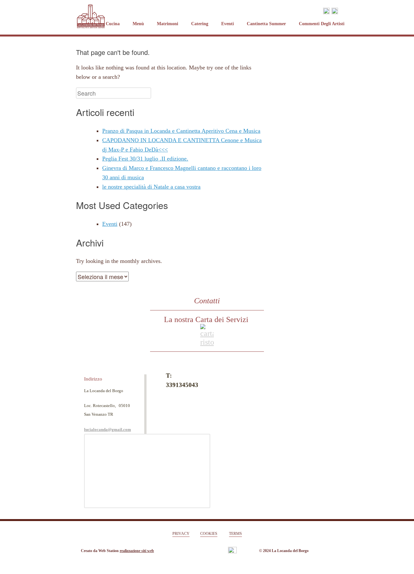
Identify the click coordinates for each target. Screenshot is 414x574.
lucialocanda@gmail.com (107, 429)
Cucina (113, 24)
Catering (199, 24)
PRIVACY (181, 534)
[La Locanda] (91, 10)
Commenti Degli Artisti (321, 24)
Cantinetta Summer (266, 24)
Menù (138, 24)
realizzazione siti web (137, 550)
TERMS (235, 534)
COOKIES (208, 534)
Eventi (227, 24)
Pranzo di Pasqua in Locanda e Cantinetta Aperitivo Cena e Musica (181, 131)
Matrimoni (167, 24)
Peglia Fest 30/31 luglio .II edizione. (145, 158)
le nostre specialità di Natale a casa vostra (151, 186)
